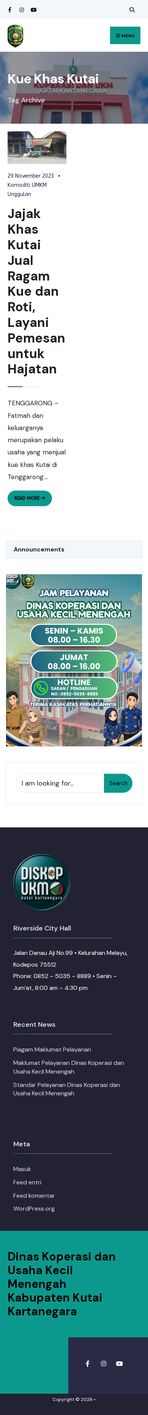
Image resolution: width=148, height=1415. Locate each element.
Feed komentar (34, 1196)
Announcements (39, 549)
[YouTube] (32, 9)
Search (118, 783)
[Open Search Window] (131, 9)
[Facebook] (9, 9)
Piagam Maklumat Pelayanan (52, 1049)
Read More (33, 500)
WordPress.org (34, 1209)
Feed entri (27, 1182)
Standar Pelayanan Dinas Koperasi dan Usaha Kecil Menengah (66, 1089)
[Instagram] (21, 9)
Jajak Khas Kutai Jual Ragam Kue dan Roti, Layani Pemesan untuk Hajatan (36, 291)
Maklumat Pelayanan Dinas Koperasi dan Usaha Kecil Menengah (68, 1067)
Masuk (22, 1169)
